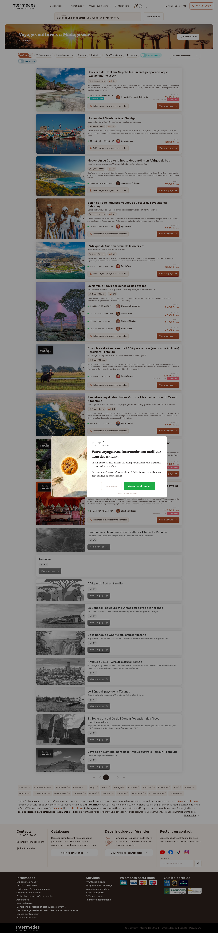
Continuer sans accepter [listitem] (127, 493)
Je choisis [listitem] (111, 486)
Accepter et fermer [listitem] (139, 486)
